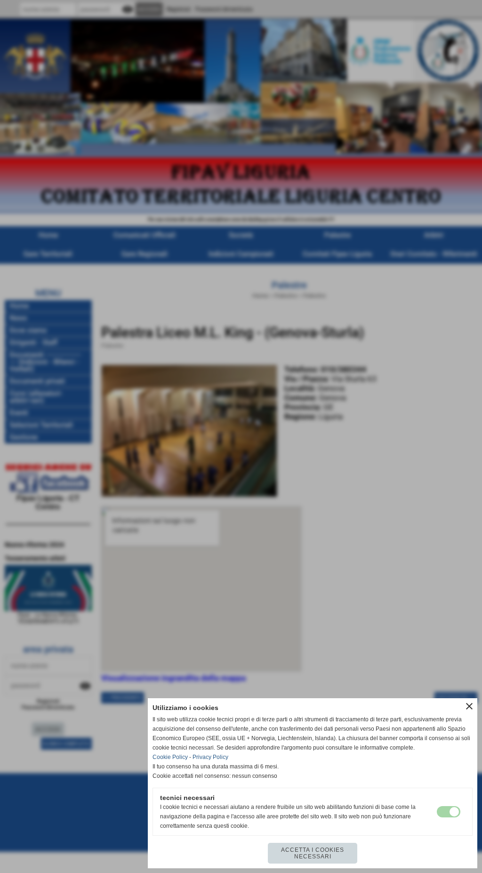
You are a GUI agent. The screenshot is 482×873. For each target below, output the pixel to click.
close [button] (469, 706)
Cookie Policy (170, 757)
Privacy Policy (210, 757)
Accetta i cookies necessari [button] (312, 853)
